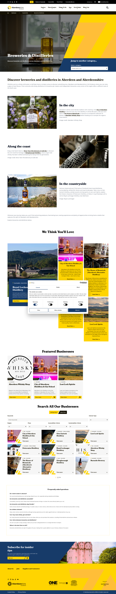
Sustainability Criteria (75, 423)
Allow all (77, 310)
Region (9, 423)
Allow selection (58, 310)
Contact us (89, 2)
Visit (32, 2)
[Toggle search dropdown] (107, 8)
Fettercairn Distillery (31, 448)
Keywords (10, 415)
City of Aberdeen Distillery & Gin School (71, 264)
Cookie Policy (11, 592)
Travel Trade (60, 2)
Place (29, 423)
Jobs (18, 569)
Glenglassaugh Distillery (33, 153)
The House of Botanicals (71, 113)
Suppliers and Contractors (31, 569)
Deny (38, 310)
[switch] (50, 305)
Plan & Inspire (52, 8)
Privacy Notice (22, 592)
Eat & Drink (77, 8)
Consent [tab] (38, 287)
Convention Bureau (70, 2)
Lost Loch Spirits (96, 324)
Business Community (40, 2)
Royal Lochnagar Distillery (63, 449)
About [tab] (78, 287)
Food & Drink (25, 12)
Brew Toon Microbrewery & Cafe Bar (35, 151)
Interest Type (92, 415)
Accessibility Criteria (54, 423)
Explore (43, 8)
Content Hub (51, 2)
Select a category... (76, 65)
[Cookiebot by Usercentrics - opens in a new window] (81, 283)
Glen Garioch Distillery (62, 434)
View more (26, 441)
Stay (70, 8)
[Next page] (60, 477)
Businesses (14, 12)
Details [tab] (58, 287)
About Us (10, 569)
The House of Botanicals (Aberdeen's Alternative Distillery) (96, 272)
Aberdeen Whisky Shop (72, 115)
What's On (86, 8)
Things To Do (62, 8)
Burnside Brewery (98, 460)
